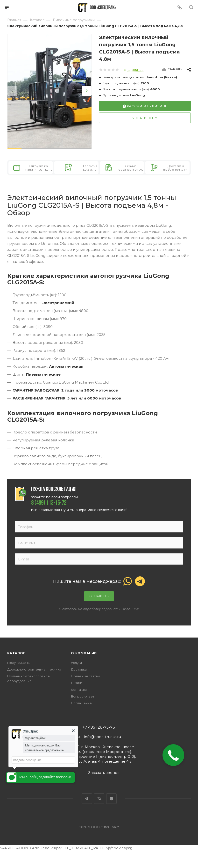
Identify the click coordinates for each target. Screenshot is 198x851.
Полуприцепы (18, 663)
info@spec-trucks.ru (102, 736)
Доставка (79, 669)
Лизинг (76, 683)
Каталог (16, 653)
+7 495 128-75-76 (99, 727)
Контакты (79, 689)
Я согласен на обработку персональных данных (99, 609)
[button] (14, 148)
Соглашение (81, 703)
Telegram (87, 798)
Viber (99, 798)
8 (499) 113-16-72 (48, 503)
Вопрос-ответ (82, 696)
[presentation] (12, 91)
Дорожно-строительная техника (34, 669)
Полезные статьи (85, 676)
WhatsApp (111, 798)
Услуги (76, 663)
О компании (84, 653)
